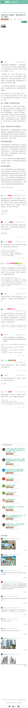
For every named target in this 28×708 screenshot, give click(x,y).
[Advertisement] (14, 46)
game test (5, 570)
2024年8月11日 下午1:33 (14, 529)
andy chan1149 (7, 582)
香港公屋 (5, 538)
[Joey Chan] (3, 493)
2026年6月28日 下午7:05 (14, 465)
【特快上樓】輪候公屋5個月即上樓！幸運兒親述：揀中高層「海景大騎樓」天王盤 (15, 450)
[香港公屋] (3, 449)
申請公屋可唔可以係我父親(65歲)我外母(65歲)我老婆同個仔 (15, 470)
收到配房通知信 (10, 499)
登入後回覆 (24, 21)
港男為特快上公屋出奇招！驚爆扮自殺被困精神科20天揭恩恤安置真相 (15, 460)
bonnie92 (6, 334)
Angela (5, 263)
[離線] (2, 62)
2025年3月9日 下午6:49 (14, 503)
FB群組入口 (5, 12)
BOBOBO (6, 241)
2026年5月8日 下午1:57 (14, 474)
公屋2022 (6, 62)
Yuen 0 (5, 596)
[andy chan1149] (3, 478)
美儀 (4, 618)
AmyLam (6, 195)
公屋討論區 (14, 2)
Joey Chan (6, 607)
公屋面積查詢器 (22, 12)
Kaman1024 (6, 222)
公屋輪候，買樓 (10, 485)
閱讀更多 (25, 550)
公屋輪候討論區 (5, 19)
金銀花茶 (5, 293)
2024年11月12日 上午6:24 (15, 520)
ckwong (5, 308)
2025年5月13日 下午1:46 (14, 488)
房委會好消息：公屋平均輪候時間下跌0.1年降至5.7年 (15, 524)
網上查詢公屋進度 (13, 12)
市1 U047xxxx (10, 478)
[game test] (3, 470)
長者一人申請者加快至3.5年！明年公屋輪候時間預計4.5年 (15, 516)
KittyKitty (6, 360)
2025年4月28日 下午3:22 (14, 495)
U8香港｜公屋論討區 (17, 702)
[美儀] (3, 500)
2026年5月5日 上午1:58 (14, 481)
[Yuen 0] (3, 485)
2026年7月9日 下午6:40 (14, 455)
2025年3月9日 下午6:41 (14, 511)
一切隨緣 (5, 375)
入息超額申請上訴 (11, 492)
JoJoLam (6, 391)
